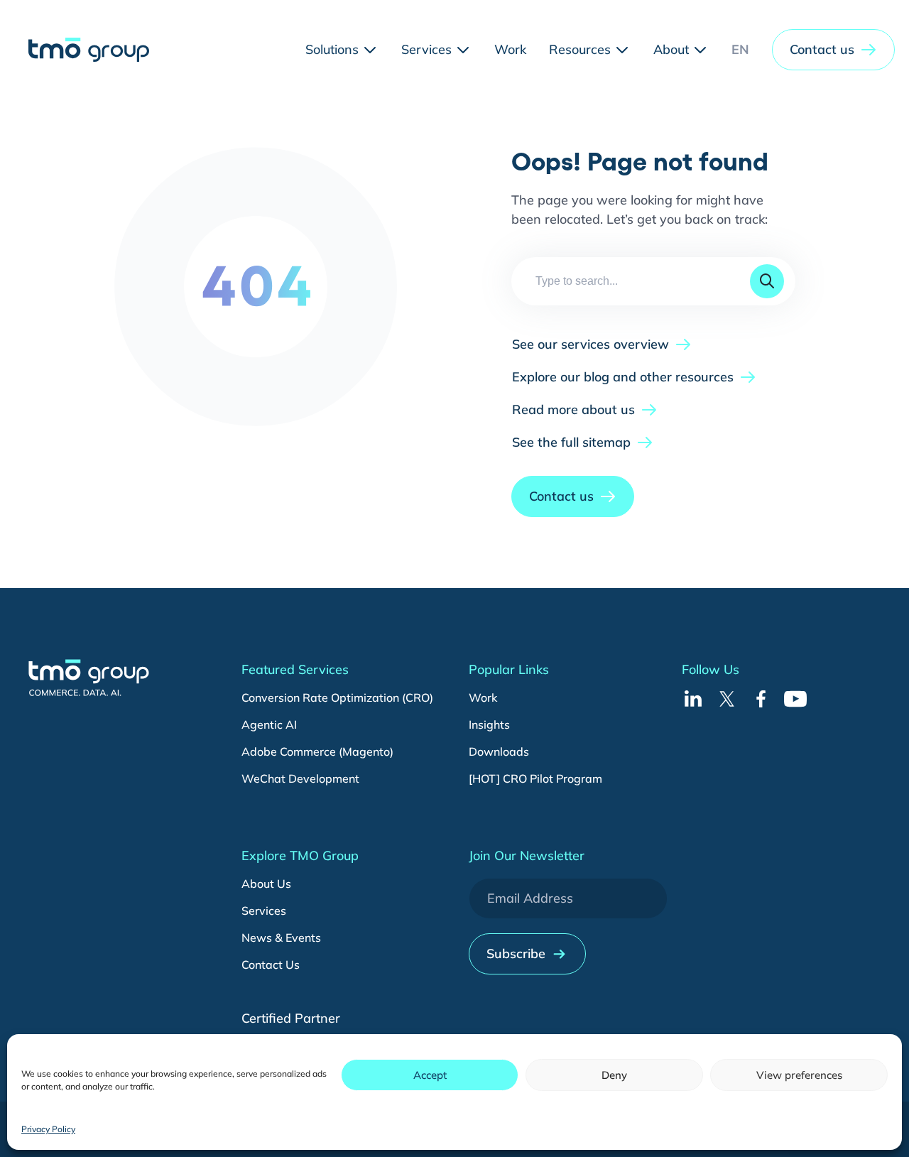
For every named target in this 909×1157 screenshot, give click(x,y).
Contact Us (270, 964)
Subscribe (515, 953)
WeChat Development (300, 778)
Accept (430, 1075)
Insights (489, 724)
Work (483, 697)
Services (263, 910)
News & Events (281, 937)
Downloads (499, 751)
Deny (614, 1075)
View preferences (799, 1075)
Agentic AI (269, 724)
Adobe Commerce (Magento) (317, 751)
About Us (266, 883)
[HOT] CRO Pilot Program (535, 778)
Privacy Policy (48, 1129)
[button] (833, 49)
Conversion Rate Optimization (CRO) (337, 697)
